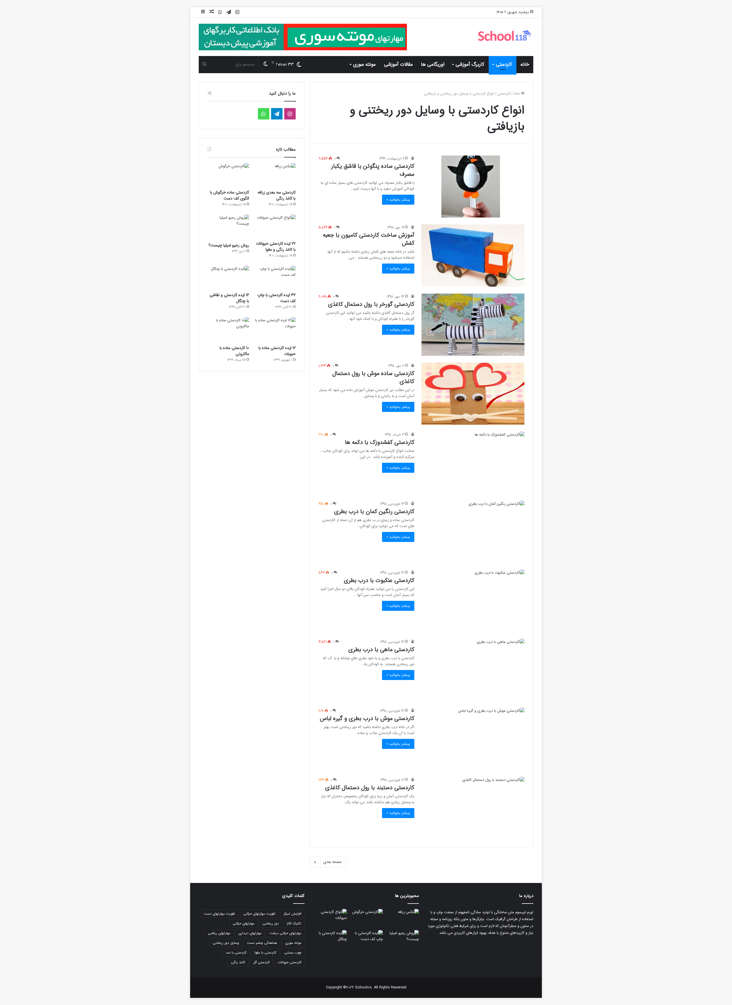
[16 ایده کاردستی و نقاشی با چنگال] (228, 277)
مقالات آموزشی (398, 64)
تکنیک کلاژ (294, 923)
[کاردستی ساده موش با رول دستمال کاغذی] (472, 394)
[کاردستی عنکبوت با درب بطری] (472, 601)
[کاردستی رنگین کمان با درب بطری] (472, 532)
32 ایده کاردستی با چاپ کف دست (276, 298)
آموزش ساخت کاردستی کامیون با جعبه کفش (368, 239)
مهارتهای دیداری (250, 933)
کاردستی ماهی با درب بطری (381, 649)
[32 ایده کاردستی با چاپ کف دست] (275, 277)
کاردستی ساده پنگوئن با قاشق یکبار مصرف (372, 170)
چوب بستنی (292, 952)
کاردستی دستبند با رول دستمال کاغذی (369, 787)
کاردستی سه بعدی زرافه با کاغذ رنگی (277, 195)
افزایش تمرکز (292, 913)
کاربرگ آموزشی (469, 64)
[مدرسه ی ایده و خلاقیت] (504, 35)
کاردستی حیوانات (289, 962)
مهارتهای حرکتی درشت (285, 933)
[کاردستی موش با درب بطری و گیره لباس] (472, 739)
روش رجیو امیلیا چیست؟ (228, 245)
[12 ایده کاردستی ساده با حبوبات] (275, 329)
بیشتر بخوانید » (398, 200)
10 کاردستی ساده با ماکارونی (234, 351)
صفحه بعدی (332, 862)
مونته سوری (364, 64)
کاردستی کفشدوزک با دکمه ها (379, 442)
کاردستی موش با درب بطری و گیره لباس (367, 718)
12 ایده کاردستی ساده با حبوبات (277, 351)
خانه (524, 64)
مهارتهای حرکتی (243, 923)
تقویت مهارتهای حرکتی (259, 913)
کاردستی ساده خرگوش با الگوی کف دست (229, 195)
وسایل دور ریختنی (226, 943)
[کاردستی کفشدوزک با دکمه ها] (472, 463)
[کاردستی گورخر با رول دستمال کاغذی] (472, 325)
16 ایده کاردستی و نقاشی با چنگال (229, 298)
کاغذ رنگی (238, 962)
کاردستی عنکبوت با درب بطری (379, 580)
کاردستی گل (261, 962)
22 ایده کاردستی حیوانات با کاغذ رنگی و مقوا (276, 246)
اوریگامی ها (432, 64)
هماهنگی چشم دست (262, 943)
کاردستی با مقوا (265, 952)
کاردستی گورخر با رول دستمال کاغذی (371, 304)
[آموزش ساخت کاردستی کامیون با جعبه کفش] (472, 255)
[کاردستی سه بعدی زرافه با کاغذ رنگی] (275, 175)
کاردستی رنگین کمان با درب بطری (374, 511)
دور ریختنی (270, 923)
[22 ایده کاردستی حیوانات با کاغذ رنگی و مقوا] (275, 226)
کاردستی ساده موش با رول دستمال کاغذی (373, 377)
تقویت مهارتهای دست (219, 913)
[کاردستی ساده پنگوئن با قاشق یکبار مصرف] (472, 186)
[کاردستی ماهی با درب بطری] (472, 670)
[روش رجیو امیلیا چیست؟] (228, 227)
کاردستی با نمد (236, 952)
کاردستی (504, 64)
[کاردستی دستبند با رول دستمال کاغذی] (472, 808)
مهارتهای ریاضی (219, 933)
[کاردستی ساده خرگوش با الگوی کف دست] (228, 175)
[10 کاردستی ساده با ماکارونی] (228, 329)
